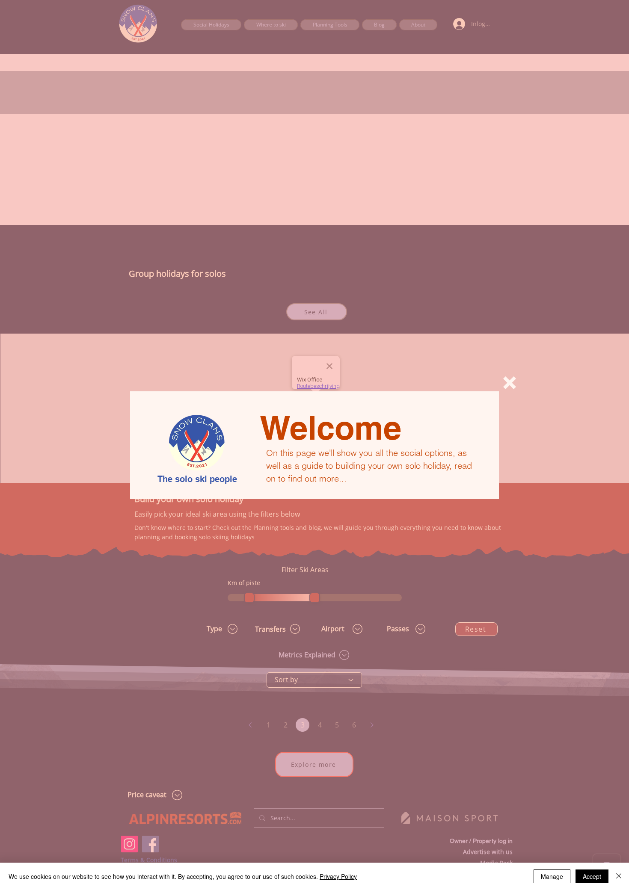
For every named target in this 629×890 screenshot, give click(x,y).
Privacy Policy (338, 876)
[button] (509, 382)
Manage (552, 876)
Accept (592, 876)
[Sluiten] (619, 876)
